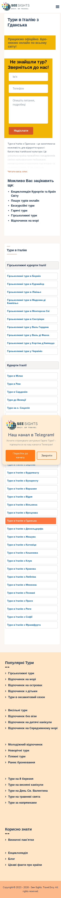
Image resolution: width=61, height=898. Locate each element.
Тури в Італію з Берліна (21, 464)
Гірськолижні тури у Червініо (24, 351)
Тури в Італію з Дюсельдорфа (25, 528)
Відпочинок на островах (25, 685)
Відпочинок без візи (22, 716)
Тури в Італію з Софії (19, 616)
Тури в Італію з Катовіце (21, 544)
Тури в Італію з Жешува (21, 536)
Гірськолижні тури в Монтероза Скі (28, 311)
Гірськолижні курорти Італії (26, 265)
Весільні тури (17, 710)
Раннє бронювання (21, 762)
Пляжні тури (16, 756)
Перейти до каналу (20, 455)
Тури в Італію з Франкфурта (24, 624)
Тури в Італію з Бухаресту (22, 480)
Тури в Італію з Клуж (19, 560)
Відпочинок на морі (25, 220)
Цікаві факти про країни (25, 864)
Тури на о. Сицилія (18, 407)
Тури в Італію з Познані (21, 592)
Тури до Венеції (16, 399)
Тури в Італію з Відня (19, 496)
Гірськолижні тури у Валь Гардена (28, 327)
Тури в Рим (14, 383)
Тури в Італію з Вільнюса (22, 504)
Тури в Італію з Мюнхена (22, 584)
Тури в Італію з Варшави (22, 488)
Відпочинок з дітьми (22, 691)
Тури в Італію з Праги (20, 600)
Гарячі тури (19, 210)
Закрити (46, 455)
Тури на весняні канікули (25, 784)
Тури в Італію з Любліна (21, 576)
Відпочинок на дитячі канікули (30, 722)
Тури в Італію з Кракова (21, 568)
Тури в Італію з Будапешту (23, 472)
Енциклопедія (18, 853)
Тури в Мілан (15, 375)
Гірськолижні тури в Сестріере (25, 319)
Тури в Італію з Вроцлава (22, 512)
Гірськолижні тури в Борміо (24, 276)
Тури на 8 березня (20, 778)
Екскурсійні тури (22, 205)
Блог (11, 859)
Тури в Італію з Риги (19, 608)
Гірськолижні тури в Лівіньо (24, 292)
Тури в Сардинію (17, 391)
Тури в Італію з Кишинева (22, 552)
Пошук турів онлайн (25, 200)
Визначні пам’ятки (21, 839)
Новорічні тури (18, 750)
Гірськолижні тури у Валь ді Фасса (28, 335)
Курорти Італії (17, 365)
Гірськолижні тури (24, 215)
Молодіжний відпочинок (25, 744)
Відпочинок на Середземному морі (33, 728)
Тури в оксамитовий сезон (26, 697)
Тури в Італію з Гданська (22, 520)
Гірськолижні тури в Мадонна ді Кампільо (26, 302)
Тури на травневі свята (24, 796)
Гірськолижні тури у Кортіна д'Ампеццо (31, 343)
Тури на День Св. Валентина (28, 790)
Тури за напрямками (22, 802)
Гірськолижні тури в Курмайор (25, 284)
